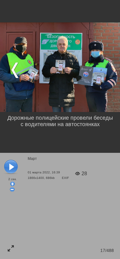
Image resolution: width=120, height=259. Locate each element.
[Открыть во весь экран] (10, 248)
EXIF (65, 178)
